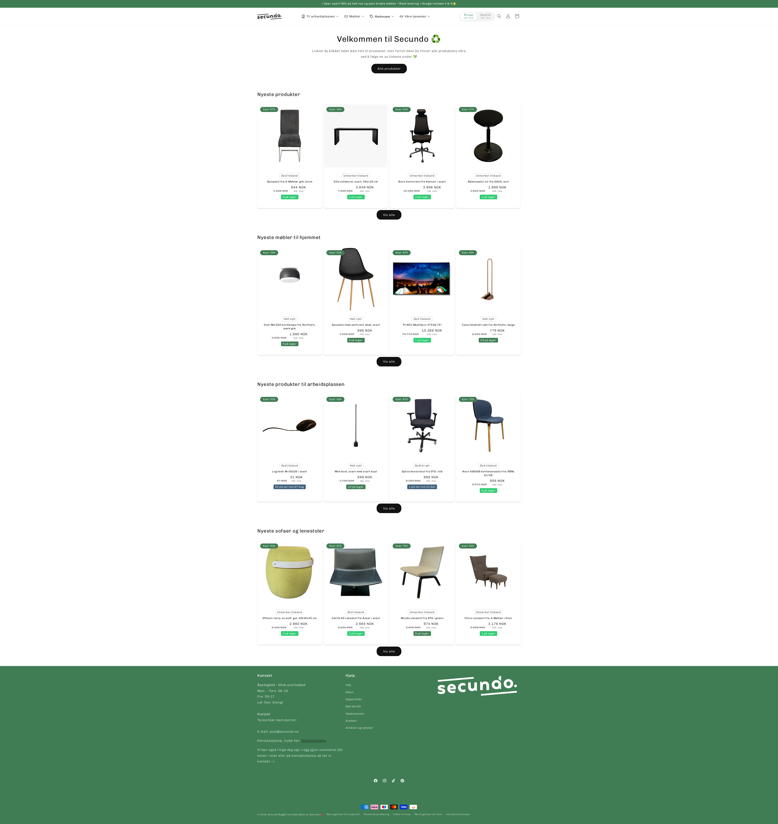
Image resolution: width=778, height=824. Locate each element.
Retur (350, 692)
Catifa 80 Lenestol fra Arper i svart (356, 618)
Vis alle (389, 215)
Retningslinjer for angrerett (343, 814)
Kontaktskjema (313, 740)
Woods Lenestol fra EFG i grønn (422, 618)
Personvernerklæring (376, 814)
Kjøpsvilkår (354, 699)
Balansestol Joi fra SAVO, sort (488, 181)
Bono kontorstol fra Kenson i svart (422, 181)
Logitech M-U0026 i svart (289, 471)
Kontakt (351, 720)
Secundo (273, 814)
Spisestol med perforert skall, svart (356, 324)
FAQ (348, 685)
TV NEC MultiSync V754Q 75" (422, 324)
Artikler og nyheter (359, 727)
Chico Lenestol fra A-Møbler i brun (488, 618)
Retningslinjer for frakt (428, 814)
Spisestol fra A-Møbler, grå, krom (289, 181)
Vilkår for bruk (402, 814)
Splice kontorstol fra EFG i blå (422, 471)
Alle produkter (389, 68)
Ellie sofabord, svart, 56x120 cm (356, 181)
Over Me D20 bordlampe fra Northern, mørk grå (289, 326)
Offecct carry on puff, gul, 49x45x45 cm (289, 618)
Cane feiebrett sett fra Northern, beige (488, 324)
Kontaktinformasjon (458, 814)
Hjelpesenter (355, 713)
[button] (499, 16)
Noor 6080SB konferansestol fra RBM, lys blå (488, 473)
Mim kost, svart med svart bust (356, 471)
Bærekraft (353, 706)
